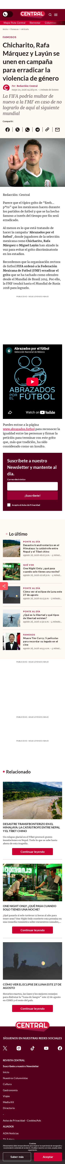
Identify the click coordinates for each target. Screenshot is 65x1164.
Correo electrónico (16, 479)
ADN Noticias (11, 1133)
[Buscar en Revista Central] (50, 15)
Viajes (6, 1096)
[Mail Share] (57, 129)
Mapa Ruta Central (14, 22)
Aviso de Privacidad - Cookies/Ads (22, 1120)
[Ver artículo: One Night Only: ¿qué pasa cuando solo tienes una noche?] (11, 571)
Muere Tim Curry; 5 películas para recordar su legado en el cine (40, 641)
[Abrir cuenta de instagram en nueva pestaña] (19, 1047)
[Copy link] (47, 129)
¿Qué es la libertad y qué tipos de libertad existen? (41, 616)
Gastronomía (10, 1090)
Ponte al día (31, 541)
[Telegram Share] (37, 129)
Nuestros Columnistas (15, 1078)
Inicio (5, 29)
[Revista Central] (32, 14)
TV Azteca (8, 1139)
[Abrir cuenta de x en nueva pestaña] (5, 1047)
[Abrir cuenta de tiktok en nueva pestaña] (32, 1047)
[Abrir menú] (56, 15)
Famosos (14, 29)
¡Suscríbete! (33, 495)
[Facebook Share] (7, 129)
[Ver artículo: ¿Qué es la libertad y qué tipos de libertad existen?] (11, 618)
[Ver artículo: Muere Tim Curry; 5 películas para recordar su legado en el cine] (11, 641)
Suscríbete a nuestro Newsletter (21, 1066)
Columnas (50, 22)
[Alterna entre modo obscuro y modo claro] (7, 14)
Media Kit (8, 1102)
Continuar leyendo (33, 851)
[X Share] (17, 129)
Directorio (9, 1108)
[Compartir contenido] (4, 586)
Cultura (7, 1084)
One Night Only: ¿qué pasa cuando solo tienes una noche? (41, 570)
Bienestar (35, 22)
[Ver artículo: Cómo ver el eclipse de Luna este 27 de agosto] (11, 595)
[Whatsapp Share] (27, 129)
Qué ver (28, 565)
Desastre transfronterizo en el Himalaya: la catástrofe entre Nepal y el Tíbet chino (41, 548)
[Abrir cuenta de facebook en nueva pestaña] (60, 1047)
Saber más (17, 1156)
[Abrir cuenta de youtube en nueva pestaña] (46, 1047)
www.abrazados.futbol (19, 429)
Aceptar (48, 1156)
